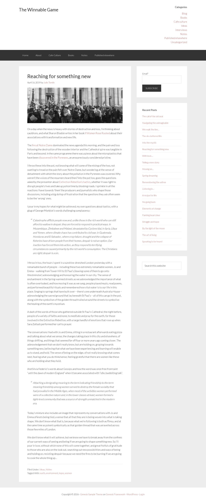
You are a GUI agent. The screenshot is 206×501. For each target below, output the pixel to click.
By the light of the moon (153, 228)
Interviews (181, 29)
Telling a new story (150, 162)
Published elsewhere (175, 38)
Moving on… (148, 169)
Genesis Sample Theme (91, 494)
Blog (184, 13)
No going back (149, 202)
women (68, 473)
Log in (142, 494)
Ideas (184, 25)
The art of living (149, 235)
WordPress (132, 494)
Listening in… (148, 188)
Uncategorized (179, 42)
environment (52, 473)
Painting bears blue (151, 215)
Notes (183, 33)
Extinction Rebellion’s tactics (75, 181)
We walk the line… (150, 129)
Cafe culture (180, 21)
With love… (147, 155)
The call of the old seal (152, 116)
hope (61, 473)
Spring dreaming (149, 175)
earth (42, 473)
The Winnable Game (38, 9)
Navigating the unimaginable (155, 122)
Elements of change (151, 208)
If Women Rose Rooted (97, 133)
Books (183, 17)
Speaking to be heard (152, 241)
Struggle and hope (150, 221)
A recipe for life (149, 195)
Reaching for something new (155, 149)
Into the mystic (149, 142)
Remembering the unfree (154, 182)
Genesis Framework (115, 494)
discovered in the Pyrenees (53, 157)
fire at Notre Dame (42, 145)
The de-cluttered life (152, 136)
